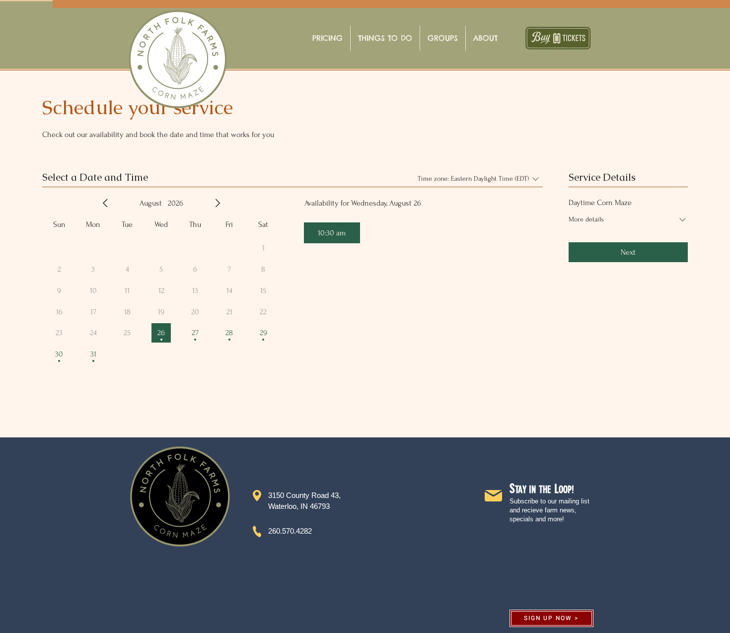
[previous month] (105, 203)
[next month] (217, 203)
